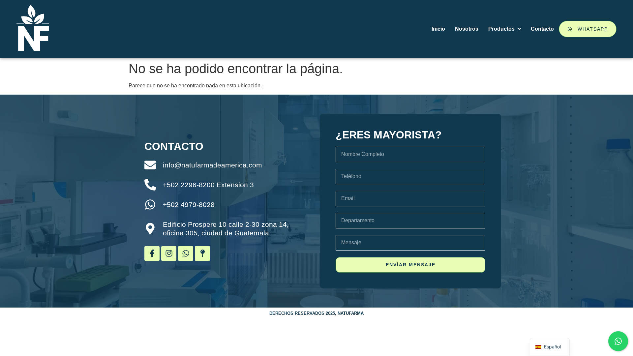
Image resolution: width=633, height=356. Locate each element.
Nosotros (466, 29)
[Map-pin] (202, 253)
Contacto (542, 29)
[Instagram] (168, 253)
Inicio (438, 29)
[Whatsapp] (185, 253)
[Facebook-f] (152, 253)
